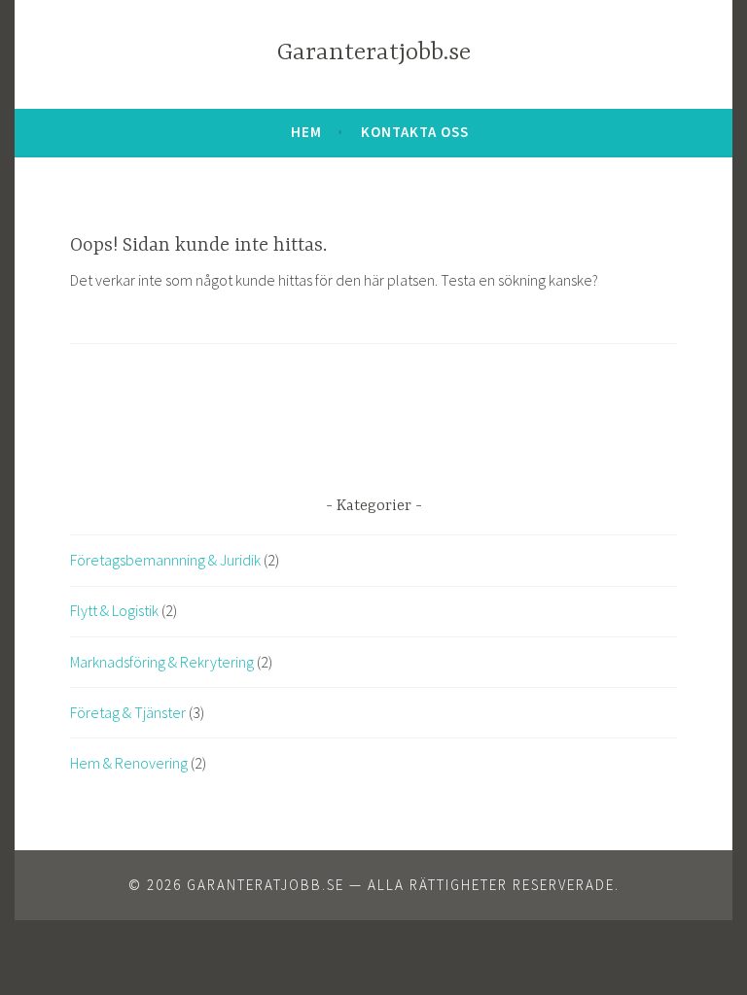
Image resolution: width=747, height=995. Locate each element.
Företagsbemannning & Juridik (165, 559)
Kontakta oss (415, 131)
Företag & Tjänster (128, 712)
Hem (306, 131)
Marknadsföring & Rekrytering (162, 661)
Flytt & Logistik (114, 610)
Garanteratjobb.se (374, 53)
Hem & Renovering (129, 762)
